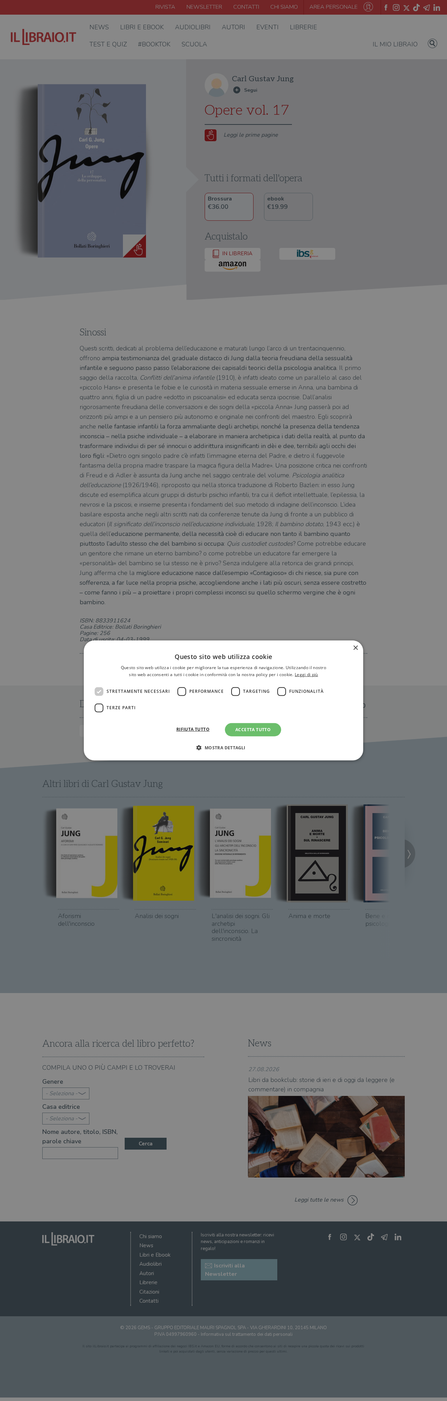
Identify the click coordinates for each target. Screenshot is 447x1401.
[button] (223, 747)
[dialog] (223, 700)
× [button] (355, 648)
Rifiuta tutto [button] (193, 729)
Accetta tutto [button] (253, 730)
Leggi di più (306, 674)
